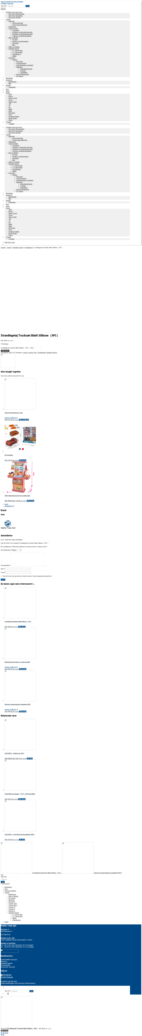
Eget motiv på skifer (15, 18)
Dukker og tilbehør (14, 47)
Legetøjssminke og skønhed (24, 65)
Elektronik (11, 21)
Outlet (6, 922)
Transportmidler (13, 29)
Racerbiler (15, 43)
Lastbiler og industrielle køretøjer (22, 32)
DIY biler (14, 40)
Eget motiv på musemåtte (16, 14)
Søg (27, 6)
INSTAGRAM (8, 977)
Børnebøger (8, 887)
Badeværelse (12, 82)
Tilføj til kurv (5, 350)
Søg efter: (4, 6)
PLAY (10, 115)
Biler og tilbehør (13, 38)
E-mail (3, 572)
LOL (10, 107)
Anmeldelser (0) (9, 506)
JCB (10, 104)
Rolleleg (14, 60)
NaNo (10, 111)
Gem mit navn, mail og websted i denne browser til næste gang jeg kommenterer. (27, 576)
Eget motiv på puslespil (16, 16)
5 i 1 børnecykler (17, 51)
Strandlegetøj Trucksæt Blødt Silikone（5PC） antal (17, 348)
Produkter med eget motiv (14, 12)
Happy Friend (13, 102)
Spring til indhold (18, 2)
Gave (6, 889)
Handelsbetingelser (6, 963)
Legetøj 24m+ (13, 905)
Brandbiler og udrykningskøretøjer (22, 34)
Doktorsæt (19, 61)
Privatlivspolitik (5, 965)
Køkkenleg (19, 67)
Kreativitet (12, 58)
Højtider (8, 85)
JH (9, 105)
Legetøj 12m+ (32, 353)
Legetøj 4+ (12, 909)
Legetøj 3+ (12, 907)
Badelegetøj (12, 27)
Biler (13, 45)
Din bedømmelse (6, 550)
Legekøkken (23, 72)
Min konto (8, 987)
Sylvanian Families (14, 116)
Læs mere (30, 758)
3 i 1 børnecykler (17, 52)
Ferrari (10, 100)
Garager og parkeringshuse (20, 41)
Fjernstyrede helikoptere (19, 25)
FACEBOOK (7, 975)
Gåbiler (14, 56)
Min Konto (4, 961)
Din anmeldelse (6, 565)
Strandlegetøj (16, 54)
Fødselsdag (12, 87)
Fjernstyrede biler (17, 23)
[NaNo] (8, 367)
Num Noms (12, 113)
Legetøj (8, 19)
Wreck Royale (13, 118)
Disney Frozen (13, 98)
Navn (3, 569)
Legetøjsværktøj (21, 63)
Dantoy (11, 96)
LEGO (10, 94)
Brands (8, 93)
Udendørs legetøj (14, 49)
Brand (6, 504)
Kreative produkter (10, 891)
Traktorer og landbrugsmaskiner (21, 36)
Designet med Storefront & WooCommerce (22, 983)
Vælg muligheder (24, 420)
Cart (6, 994)
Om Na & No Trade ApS (8, 967)
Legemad (23, 71)
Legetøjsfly (15, 30)
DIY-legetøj (19, 76)
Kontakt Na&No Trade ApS (9, 960)
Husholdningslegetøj (26, 69)
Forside (3, 248)
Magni (10, 109)
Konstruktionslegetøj (22, 74)
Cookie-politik (5, 983)
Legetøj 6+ (12, 911)
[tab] (67, 504)
